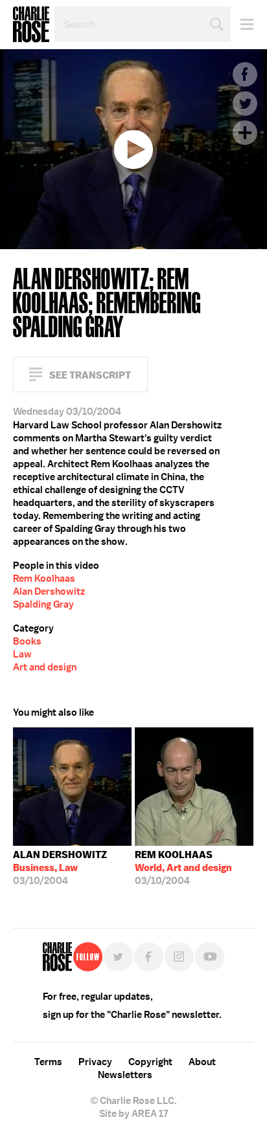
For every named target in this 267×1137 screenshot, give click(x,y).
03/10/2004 (60, 867)
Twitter (245, 103)
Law (22, 654)
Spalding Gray (43, 604)
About (202, 1061)
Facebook (245, 74)
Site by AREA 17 (133, 1113)
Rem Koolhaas (44, 578)
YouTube (209, 956)
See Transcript (90, 375)
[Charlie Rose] (57, 956)
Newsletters (125, 1074)
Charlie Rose (31, 24)
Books (27, 641)
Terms (48, 1061)
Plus (245, 132)
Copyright (150, 1061)
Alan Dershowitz (49, 591)
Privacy (95, 1061)
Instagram (179, 956)
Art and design (44, 667)
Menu (242, 24)
